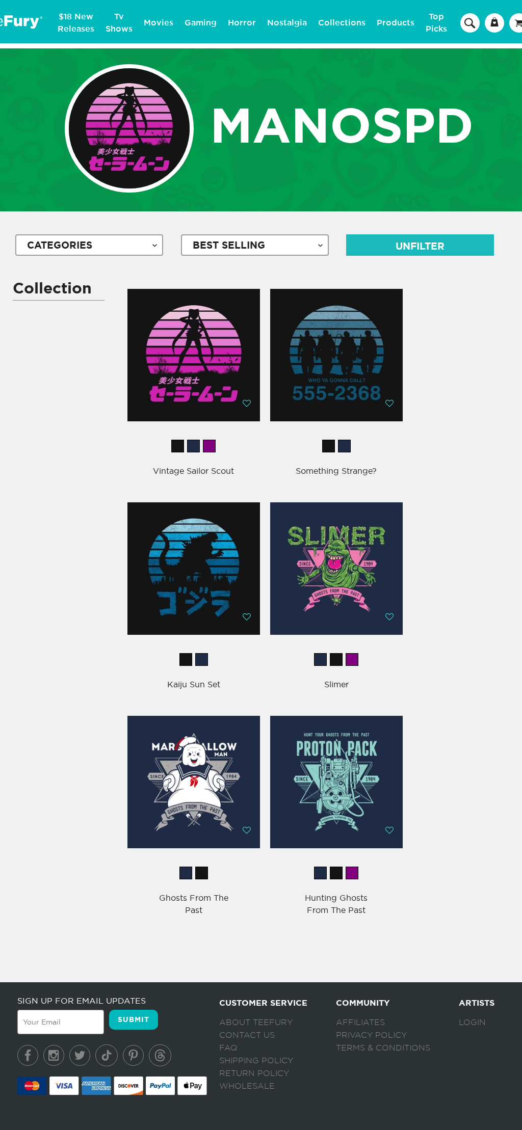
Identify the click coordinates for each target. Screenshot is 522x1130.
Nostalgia (287, 23)
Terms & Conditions (383, 1048)
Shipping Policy (256, 1061)
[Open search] (470, 22)
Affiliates (360, 1022)
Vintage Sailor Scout (193, 471)
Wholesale (247, 1086)
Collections (342, 23)
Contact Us (247, 1035)
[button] (247, 403)
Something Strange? (336, 471)
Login (472, 1022)
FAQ (228, 1048)
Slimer (336, 684)
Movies (158, 23)
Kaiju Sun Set (193, 684)
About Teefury (256, 1022)
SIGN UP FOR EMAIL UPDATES (81, 1001)
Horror (242, 23)
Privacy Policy (371, 1035)
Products (395, 23)
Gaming (201, 23)
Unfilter (420, 246)
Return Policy (254, 1073)
